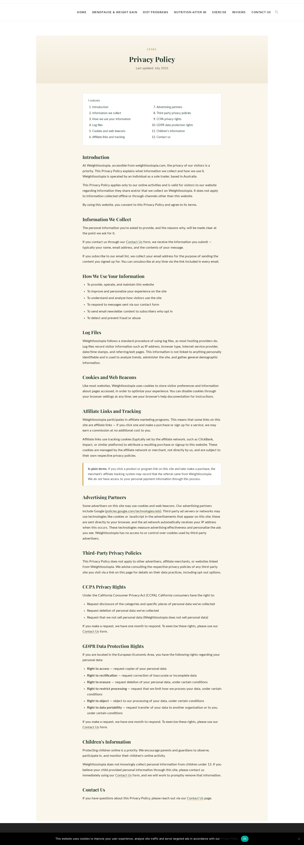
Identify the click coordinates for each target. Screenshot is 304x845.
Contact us (163, 137)
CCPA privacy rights (169, 119)
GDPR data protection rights (175, 125)
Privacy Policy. (230, 838)
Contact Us (134, 242)
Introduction (100, 107)
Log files (97, 125)
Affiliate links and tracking (108, 137)
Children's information (171, 131)
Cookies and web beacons (108, 131)
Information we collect (106, 113)
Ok (245, 838)
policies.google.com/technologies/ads (133, 511)
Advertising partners (169, 107)
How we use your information (111, 119)
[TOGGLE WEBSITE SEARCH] (276, 12)
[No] (299, 839)
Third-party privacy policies (174, 113)
